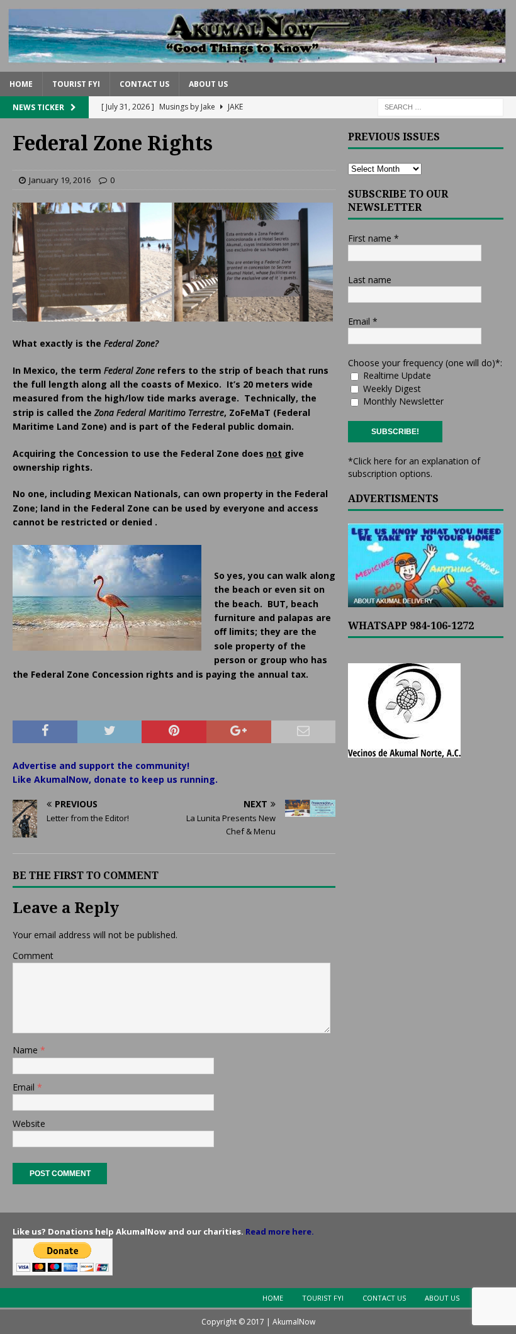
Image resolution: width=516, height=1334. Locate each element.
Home (21, 84)
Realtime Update (396, 375)
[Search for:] (440, 106)
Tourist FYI (76, 84)
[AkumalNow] (258, 64)
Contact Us (144, 84)
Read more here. (279, 1231)
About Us (208, 84)
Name (26, 1050)
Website (29, 1123)
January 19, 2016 (60, 180)
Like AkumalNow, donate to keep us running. (115, 779)
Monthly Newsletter (402, 401)
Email (25, 1087)
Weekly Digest (391, 389)
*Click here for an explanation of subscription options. (414, 467)
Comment (33, 955)
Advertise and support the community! (101, 765)
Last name (369, 280)
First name (373, 238)
